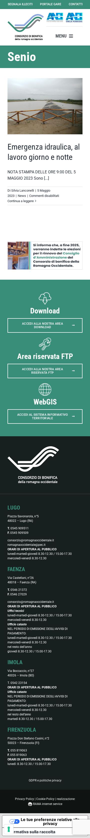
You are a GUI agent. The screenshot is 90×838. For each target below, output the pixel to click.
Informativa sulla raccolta (30, 831)
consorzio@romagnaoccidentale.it (31, 540)
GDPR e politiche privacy (45, 780)
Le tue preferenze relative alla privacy (50, 821)
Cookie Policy (45, 799)
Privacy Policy (24, 799)
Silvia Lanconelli (22, 190)
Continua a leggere (21, 201)
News (22, 196)
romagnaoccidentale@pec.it (27, 545)
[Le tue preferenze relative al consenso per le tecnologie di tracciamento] (9, 829)
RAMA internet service (47, 804)
